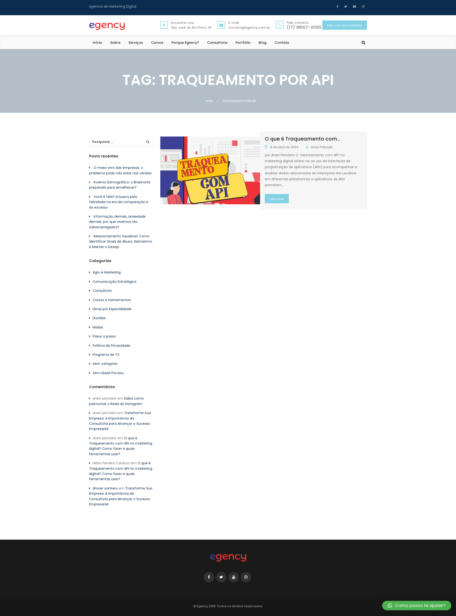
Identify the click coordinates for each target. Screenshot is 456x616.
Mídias (98, 327)
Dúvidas (99, 318)
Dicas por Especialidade (112, 309)
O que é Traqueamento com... (302, 139)
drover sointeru (105, 488)
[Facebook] (339, 6)
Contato (282, 43)
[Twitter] (345, 6)
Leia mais (277, 199)
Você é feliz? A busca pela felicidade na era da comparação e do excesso (118, 202)
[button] (416, 605)
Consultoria (217, 43)
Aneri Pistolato (322, 147)
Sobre (115, 43)
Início (97, 43)
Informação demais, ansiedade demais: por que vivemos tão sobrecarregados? (117, 222)
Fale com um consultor (344, 25)
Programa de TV (106, 354)
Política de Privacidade (111, 345)
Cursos (157, 43)
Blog (262, 43)
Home (209, 101)
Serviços (135, 43)
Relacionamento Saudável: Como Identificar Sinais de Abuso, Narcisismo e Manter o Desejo (120, 241)
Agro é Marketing (107, 272)
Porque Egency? (185, 43)
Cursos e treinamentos (112, 300)
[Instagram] (362, 6)
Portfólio (243, 43)
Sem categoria (105, 363)
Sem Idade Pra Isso (108, 373)
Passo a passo (104, 336)
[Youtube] (353, 6)
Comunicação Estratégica (114, 281)
